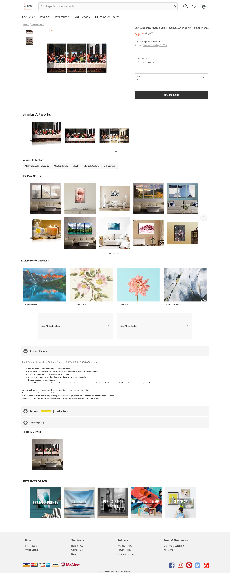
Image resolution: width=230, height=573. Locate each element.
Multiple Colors (91, 165)
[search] (175, 6)
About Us (168, 549)
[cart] (203, 7)
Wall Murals (62, 16)
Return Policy (124, 549)
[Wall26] (27, 6)
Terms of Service (126, 554)
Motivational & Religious (37, 165)
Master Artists (61, 165)
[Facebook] (172, 565)
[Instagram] (181, 565)
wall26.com (110, 571)
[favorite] (194, 6)
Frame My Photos (108, 16)
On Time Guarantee (174, 545)
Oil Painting (109, 165)
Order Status (31, 549)
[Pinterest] (189, 565)
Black (76, 165)
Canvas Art (37, 24)
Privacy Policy (124, 545)
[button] (203, 217)
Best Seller (28, 16)
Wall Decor (81, 16)
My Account (31, 545)
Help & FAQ (77, 545)
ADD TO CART (171, 95)
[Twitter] (198, 565)
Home (26, 24)
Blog (73, 554)
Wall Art (45, 16)
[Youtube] (206, 565)
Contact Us (77, 549)
